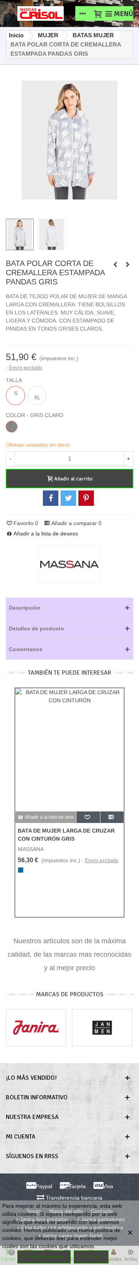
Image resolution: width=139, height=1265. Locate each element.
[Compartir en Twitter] (68, 498)
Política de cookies (44, 1257)
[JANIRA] (36, 1027)
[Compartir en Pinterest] (86, 498)
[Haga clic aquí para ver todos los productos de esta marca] (69, 564)
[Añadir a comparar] (112, 817)
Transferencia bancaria (73, 1198)
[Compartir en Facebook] (50, 498)
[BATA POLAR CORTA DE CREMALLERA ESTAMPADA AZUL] (127, 264)
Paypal (43, 1186)
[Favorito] (88, 817)
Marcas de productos (69, 994)
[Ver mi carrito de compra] (97, 13)
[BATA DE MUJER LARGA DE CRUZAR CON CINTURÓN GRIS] (115, 264)
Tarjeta (77, 1186)
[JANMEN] (102, 1027)
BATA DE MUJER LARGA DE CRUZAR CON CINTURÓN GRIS (66, 835)
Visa (107, 1186)
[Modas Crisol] (41, 13)
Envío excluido (25, 368)
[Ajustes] (82, 13)
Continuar (91, 1257)
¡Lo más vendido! (31, 1078)
